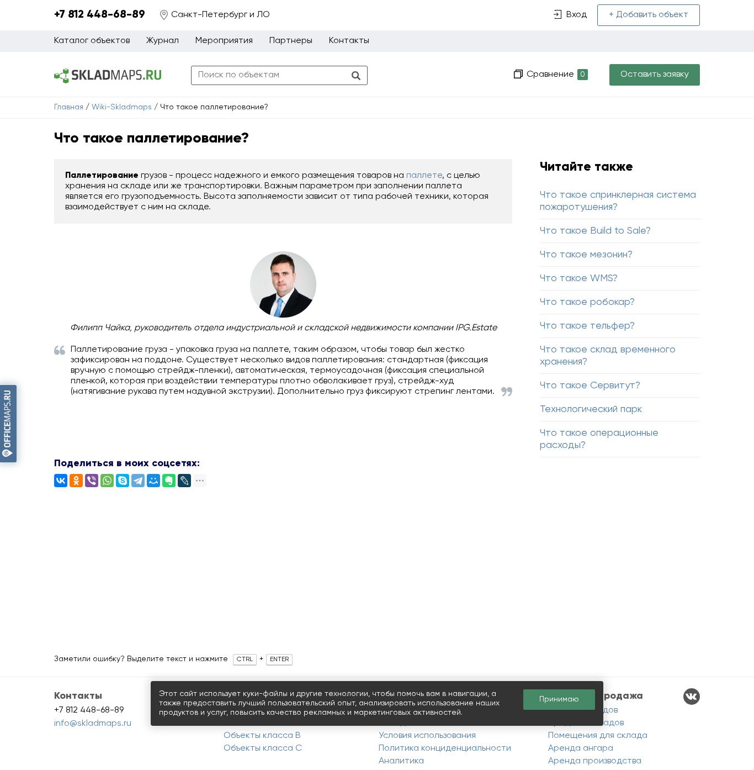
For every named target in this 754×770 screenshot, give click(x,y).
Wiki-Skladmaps (122, 107)
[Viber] (91, 480)
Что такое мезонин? (586, 255)
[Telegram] (138, 480)
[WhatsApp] (107, 480)
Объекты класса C (263, 748)
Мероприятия (224, 40)
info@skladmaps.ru (92, 723)
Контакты (349, 40)
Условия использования (427, 735)
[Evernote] (169, 480)
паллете (424, 175)
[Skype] (122, 480)
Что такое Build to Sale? (595, 231)
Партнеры (290, 40)
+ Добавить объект (648, 14)
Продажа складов (586, 723)
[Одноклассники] (76, 480)
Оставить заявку (654, 74)
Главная (68, 107)
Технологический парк (591, 409)
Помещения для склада (597, 735)
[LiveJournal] (184, 480)
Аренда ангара (580, 748)
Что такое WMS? (579, 278)
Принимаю (559, 699)
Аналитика (401, 761)
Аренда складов (583, 710)
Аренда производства (594, 761)
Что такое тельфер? (587, 326)
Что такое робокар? (587, 302)
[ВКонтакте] (60, 480)
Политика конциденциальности (445, 748)
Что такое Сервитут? (590, 386)
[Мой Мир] (153, 480)
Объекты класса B (262, 735)
